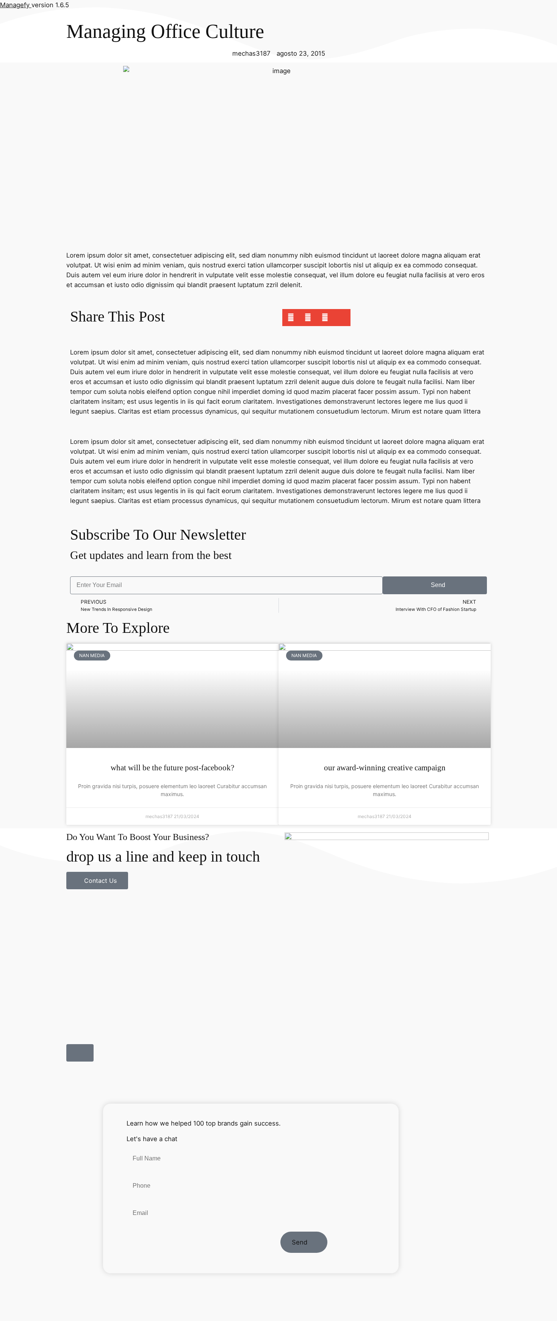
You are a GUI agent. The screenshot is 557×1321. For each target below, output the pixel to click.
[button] (290, 317)
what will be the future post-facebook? (172, 767)
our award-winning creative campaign (385, 767)
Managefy (15, 5)
